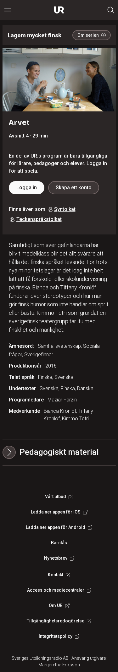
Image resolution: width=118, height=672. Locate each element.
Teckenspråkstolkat (39, 219)
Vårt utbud (55, 496)
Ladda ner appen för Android (55, 527)
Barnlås (59, 542)
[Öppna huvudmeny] (7, 10)
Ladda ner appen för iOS (56, 511)
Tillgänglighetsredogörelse (55, 620)
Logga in (26, 188)
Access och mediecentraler (55, 590)
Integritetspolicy (55, 636)
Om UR (56, 605)
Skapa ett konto (74, 188)
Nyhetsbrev (55, 558)
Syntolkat (65, 209)
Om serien (88, 35)
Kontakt (55, 574)
